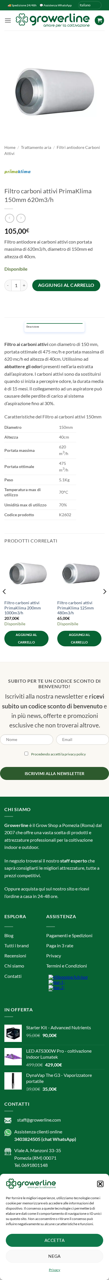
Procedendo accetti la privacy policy (58, 671)
